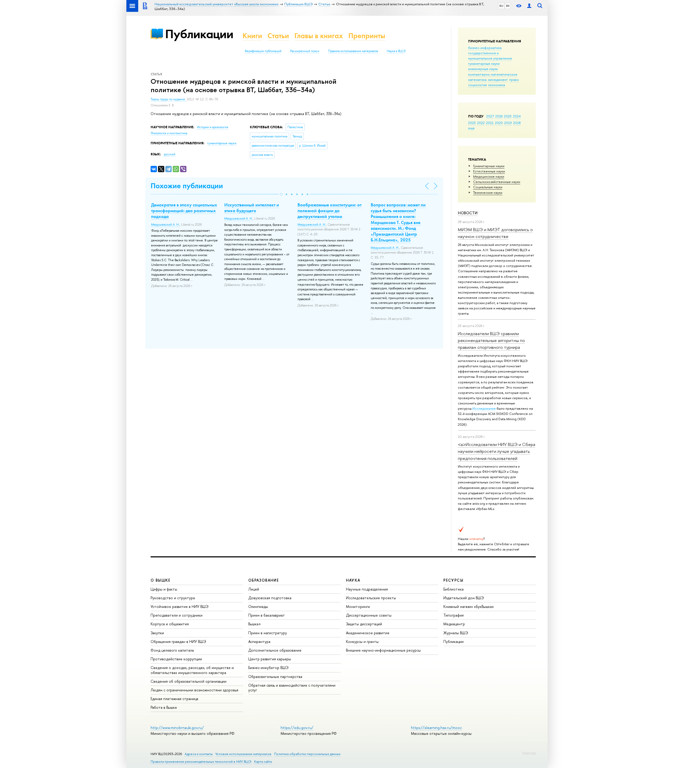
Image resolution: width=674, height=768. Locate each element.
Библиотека (453, 589)
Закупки (157, 632)
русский (169, 154)
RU (501, 6)
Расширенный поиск (304, 51)
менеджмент (498, 79)
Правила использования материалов (353, 51)
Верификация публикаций (263, 51)
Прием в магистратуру (267, 632)
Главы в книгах (318, 35)
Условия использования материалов (243, 754)
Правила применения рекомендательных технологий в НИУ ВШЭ (201, 761)
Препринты (366, 35)
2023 (472, 122)
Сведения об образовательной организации (188, 681)
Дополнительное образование (274, 650)
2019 (508, 122)
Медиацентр (454, 623)
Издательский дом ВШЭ (463, 597)
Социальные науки (487, 187)
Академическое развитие (367, 632)
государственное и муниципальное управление (490, 56)
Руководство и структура (173, 597)
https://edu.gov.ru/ (297, 727)
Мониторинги (358, 606)
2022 (481, 122)
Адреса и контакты (199, 754)
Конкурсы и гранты (362, 641)
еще (471, 128)
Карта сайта (263, 761)
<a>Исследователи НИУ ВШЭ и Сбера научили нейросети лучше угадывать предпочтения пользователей (496, 451)
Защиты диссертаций (364, 623)
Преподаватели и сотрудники (176, 615)
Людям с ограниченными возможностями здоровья (194, 689)
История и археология (212, 127)
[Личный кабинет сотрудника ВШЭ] (529, 6)
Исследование (484, 408)
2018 (517, 122)
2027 (490, 116)
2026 (499, 116)
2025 (508, 116)
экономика (496, 84)
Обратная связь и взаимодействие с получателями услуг (291, 687)
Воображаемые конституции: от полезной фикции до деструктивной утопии (329, 210)
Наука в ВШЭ (396, 51)
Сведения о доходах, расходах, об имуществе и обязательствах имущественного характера (192, 670)
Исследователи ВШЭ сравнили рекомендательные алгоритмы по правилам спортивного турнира (491, 340)
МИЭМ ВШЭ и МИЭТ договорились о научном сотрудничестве (495, 232)
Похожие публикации (187, 185)
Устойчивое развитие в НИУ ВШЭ (180, 606)
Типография (453, 615)
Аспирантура (259, 641)
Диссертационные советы (368, 615)
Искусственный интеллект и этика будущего (251, 208)
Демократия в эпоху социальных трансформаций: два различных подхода (184, 210)
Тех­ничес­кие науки (487, 192)
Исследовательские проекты (371, 597)
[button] (281, 194)
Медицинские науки (488, 176)
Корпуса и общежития (170, 623)
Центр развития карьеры (269, 658)
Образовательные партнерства (275, 676)
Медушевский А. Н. (165, 224)
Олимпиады (258, 606)
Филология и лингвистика (169, 133)
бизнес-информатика (485, 47)
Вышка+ (254, 623)
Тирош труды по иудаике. (169, 99)
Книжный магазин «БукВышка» (468, 606)
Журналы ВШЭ (455, 632)
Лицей (253, 589)
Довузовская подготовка (269, 597)
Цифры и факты (164, 589)
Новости (468, 213)
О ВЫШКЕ (161, 580)
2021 (490, 122)
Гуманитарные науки (488, 165)
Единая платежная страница (174, 698)
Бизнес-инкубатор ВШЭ (268, 667)
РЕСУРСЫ (453, 580)
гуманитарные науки (484, 63)
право (514, 79)
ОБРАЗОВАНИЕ (263, 580)
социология (477, 84)
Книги (252, 35)
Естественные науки (489, 171)
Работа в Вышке (164, 707)
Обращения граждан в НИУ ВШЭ (178, 641)
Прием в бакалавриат (266, 615)
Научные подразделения (367, 589)
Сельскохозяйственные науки (496, 181)
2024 (517, 116)
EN (507, 6)
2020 (499, 122)
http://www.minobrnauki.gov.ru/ (177, 727)
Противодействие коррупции (176, 658)
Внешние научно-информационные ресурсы (383, 650)
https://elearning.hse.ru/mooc (436, 727)
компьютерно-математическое (492, 74)
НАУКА (353, 580)
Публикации (199, 34)
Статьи (278, 35)
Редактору (529, 753)
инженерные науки (483, 68)
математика (477, 79)
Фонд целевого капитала (172, 650)
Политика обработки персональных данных (307, 754)
